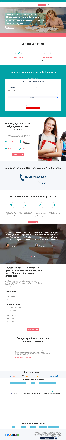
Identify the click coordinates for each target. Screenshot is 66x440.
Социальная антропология (15, 383)
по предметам (39, 379)
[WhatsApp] (18, 435)
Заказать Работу (42, 4)
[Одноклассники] (10, 435)
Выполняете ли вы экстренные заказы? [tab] (24, 360)
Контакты (50, 4)
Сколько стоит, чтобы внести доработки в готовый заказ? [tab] (29, 365)
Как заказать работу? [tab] (20, 348)
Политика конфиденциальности (56, 436)
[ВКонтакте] (8, 435)
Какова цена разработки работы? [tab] (23, 357)
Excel (33, 383)
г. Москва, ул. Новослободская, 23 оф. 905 (15, 1)
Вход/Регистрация (62, 1)
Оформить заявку (33, 222)
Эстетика (23, 383)
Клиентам (26, 4)
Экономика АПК (52, 383)
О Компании (33, 4)
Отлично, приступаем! (18, 154)
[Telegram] (5, 435)
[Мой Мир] (12, 435)
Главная (11, 4)
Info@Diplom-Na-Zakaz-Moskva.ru (27, 1)
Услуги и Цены (18, 4)
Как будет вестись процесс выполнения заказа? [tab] (26, 363)
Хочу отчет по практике (33, 329)
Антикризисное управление (44, 383)
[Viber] (16, 435)
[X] (14, 435)
